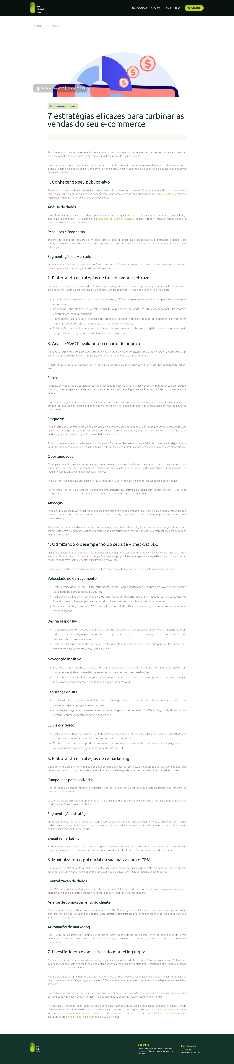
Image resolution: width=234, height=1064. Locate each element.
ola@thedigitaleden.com (190, 1052)
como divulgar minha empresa (83, 1016)
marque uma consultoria (166, 1009)
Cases (168, 8)
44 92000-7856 (187, 1050)
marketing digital (164, 194)
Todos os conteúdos (64, 106)
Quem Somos (139, 8)
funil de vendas (61, 286)
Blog (177, 8)
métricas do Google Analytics (116, 218)
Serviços (155, 8)
